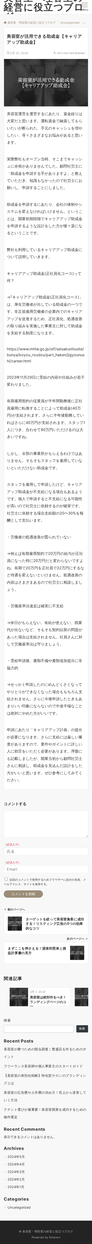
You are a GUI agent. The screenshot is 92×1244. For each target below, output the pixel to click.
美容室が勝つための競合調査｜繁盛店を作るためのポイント (45, 1053)
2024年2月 (16, 1179)
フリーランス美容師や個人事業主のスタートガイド (43, 1066)
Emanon (55, 1237)
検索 (7, 1020)
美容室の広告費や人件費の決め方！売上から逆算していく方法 (45, 1096)
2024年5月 (16, 1157)
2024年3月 (16, 1172)
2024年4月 (16, 1164)
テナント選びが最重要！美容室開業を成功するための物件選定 (45, 1113)
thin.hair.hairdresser (71, 53)
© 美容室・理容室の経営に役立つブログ (46, 1231)
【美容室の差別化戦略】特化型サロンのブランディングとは (45, 1079)
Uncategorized (19, 1207)
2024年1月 (16, 1187)
